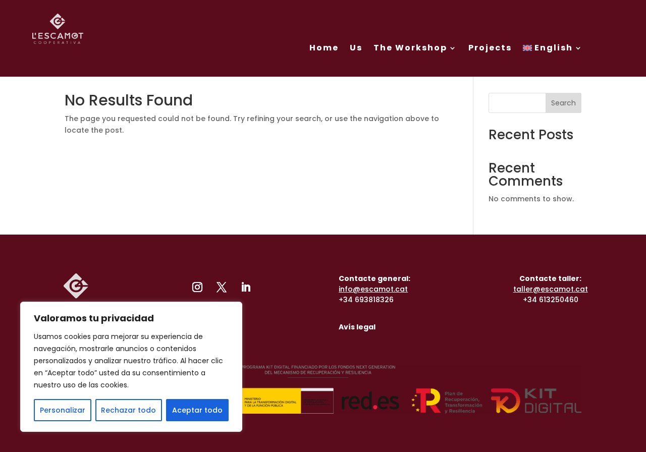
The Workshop (410, 47)
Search (563, 103)
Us (356, 47)
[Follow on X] (221, 287)
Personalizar (62, 410)
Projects (490, 47)
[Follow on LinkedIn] (246, 287)
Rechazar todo (128, 410)
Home (324, 47)
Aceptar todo (197, 410)
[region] (131, 367)
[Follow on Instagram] (197, 287)
